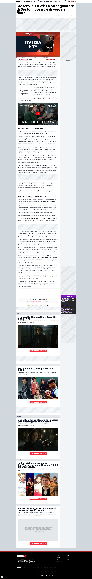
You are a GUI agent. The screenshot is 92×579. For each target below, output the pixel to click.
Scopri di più (46, 57)
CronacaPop (37, 567)
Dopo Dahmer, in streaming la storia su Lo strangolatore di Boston (38, 421)
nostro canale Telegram (36, 301)
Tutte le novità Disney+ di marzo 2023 (36, 369)
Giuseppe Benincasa (23, 60)
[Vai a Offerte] (72, 1)
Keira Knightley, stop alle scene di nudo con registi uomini (37, 509)
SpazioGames (32, 567)
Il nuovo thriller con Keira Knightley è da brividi (38, 318)
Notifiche (58, 563)
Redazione (23, 59)
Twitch (72, 296)
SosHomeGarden (47, 567)
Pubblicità (58, 557)
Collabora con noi (60, 561)
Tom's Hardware (26, 567)
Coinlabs (54, 567)
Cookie (68, 559)
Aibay (51, 567)
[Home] (19, 1)
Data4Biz (41, 567)
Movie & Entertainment (50, 59)
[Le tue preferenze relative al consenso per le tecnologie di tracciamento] (2, 577)
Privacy (68, 557)
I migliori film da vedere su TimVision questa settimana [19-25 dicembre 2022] (38, 465)
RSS (57, 559)
